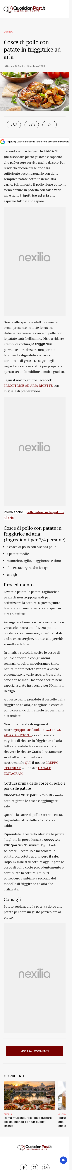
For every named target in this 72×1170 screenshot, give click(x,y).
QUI (28, 762)
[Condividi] (49, 124)
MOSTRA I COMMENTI (34, 1051)
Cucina (8, 31)
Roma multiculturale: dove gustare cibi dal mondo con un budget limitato (28, 1122)
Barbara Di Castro (15, 66)
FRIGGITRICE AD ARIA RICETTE (28, 385)
